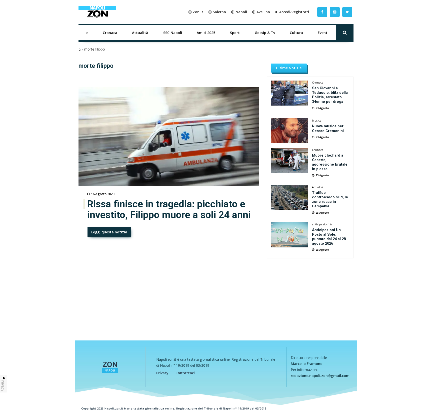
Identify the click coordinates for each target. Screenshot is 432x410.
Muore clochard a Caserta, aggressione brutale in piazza (330, 162)
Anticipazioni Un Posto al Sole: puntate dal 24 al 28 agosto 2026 (329, 237)
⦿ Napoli (239, 12)
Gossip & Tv (265, 32)
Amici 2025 (206, 32)
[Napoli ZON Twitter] (347, 12)
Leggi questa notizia (109, 232)
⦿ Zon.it (195, 12)
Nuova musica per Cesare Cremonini (328, 128)
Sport (235, 32)
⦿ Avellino (261, 12)
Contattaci (185, 372)
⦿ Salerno (217, 12)
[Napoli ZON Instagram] (334, 12)
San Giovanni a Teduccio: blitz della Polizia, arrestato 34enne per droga (330, 95)
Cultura (296, 32)
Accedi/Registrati (294, 12)
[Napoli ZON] (97, 12)
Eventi (323, 32)
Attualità (140, 32)
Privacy (162, 372)
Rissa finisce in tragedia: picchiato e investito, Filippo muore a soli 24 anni (169, 209)
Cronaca (110, 32)
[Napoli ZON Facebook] (322, 12)
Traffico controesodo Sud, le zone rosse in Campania (330, 199)
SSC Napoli (172, 32)
